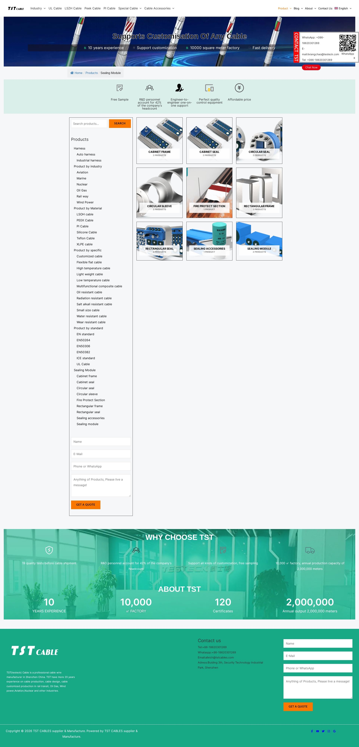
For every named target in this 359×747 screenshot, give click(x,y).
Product (283, 8)
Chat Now (311, 67)
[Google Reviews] (334, 731)
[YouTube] (317, 731)
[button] (44, 8)
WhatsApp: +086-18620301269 (313, 40)
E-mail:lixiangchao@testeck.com (320, 51)
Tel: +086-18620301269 (317, 59)
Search (120, 123)
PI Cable (109, 8)
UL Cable (55, 8)
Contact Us (325, 8)
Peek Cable (93, 8)
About (309, 8)
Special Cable (128, 8)
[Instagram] (328, 731)
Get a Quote (85, 505)
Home (78, 73)
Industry (36, 8)
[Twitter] (323, 731)
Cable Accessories (157, 8)
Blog (296, 8)
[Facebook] (312, 731)
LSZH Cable (73, 8)
